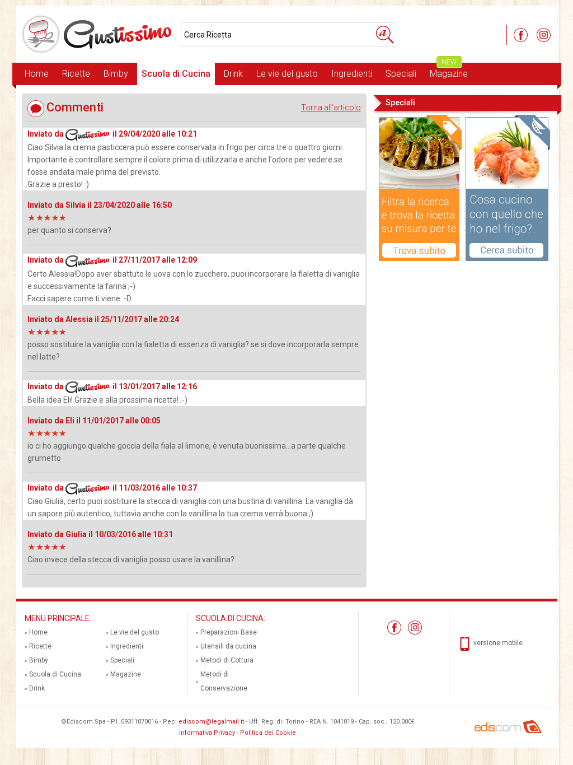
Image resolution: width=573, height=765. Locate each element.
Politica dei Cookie (268, 732)
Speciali (401, 73)
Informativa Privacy (207, 732)
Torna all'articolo (331, 107)
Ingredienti (351, 73)
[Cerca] (385, 35)
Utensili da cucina (228, 646)
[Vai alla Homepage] (98, 34)
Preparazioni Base (228, 632)
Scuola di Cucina (176, 73)
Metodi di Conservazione (223, 681)
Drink (233, 73)
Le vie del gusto (287, 73)
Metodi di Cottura (226, 660)
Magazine (449, 71)
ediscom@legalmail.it (211, 721)
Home (37, 73)
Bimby (116, 73)
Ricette (76, 73)
